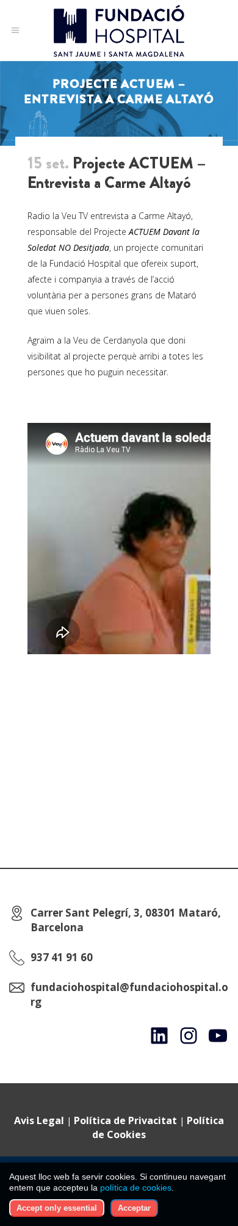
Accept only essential (56, 1208)
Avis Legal (39, 1120)
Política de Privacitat (125, 1120)
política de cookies (135, 1187)
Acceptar (134, 1208)
